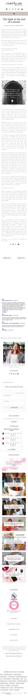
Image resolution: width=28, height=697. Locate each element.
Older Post (21, 257)
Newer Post (7, 257)
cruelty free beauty (21, 676)
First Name (6, 401)
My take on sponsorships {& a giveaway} (14, 506)
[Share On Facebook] (10, 244)
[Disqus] (14, 281)
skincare (8, 685)
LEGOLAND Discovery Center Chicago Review (14, 541)
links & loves (4, 681)
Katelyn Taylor (13, 435)
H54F (2, 674)
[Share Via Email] (18, 244)
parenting (12, 683)
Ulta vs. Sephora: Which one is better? (14, 574)
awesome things (8, 674)
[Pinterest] (13, 374)
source (14, 105)
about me (12, 25)
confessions (19, 25)
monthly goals (4, 683)
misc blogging (12, 681)
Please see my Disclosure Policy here (14, 653)
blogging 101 (4, 676)
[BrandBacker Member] (14, 599)
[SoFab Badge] (14, 612)
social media (15, 685)
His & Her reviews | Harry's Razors (14, 484)
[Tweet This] (13, 244)
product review (20, 683)
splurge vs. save (5, 687)
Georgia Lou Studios (16, 693)
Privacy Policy (14, 640)
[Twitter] (11, 374)
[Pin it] (15, 244)
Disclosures (14, 634)
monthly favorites (22, 681)
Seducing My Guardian (10, 443)
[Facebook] (9, 374)
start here (14, 618)
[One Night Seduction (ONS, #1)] (3, 434)
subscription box (18, 687)
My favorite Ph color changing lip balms (14, 558)
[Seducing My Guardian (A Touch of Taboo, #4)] (3, 444)
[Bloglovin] (18, 374)
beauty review (17, 674)
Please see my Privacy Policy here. (14, 656)
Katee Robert (13, 440)
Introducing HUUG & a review (14, 464)
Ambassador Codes (14, 629)
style (11, 687)
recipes (2, 685)
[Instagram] (15, 374)
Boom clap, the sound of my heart (14, 524)
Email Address (7, 395)
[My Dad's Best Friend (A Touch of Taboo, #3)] (3, 439)
